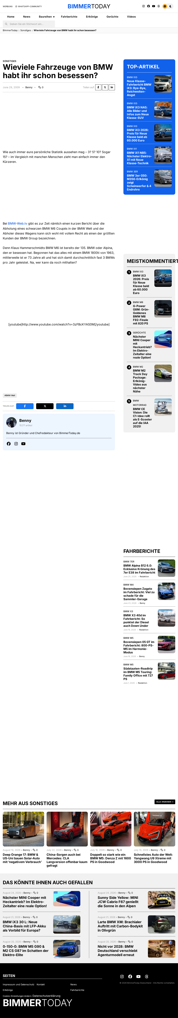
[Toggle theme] (167, 6)
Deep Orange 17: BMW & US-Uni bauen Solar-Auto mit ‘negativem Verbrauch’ (22, 858)
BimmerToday (10, 30)
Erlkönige (92, 16)
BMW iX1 (132, 148)
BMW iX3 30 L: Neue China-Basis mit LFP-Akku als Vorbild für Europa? (24, 926)
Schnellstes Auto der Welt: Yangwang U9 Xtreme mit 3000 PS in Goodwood (153, 858)
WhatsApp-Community (30, 6)
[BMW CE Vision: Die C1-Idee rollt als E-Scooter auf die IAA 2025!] (163, 407)
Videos (131, 16)
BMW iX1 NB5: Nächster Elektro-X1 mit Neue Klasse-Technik (139, 158)
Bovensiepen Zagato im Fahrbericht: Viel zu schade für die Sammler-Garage (139, 594)
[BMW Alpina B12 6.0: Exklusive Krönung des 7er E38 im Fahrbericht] (166, 568)
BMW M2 (138, 366)
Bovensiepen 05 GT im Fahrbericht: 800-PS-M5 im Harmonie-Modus (138, 647)
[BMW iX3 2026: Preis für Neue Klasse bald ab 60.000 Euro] (163, 132)
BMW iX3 (132, 77)
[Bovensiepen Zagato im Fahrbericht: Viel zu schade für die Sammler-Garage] (166, 591)
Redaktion (144, 576)
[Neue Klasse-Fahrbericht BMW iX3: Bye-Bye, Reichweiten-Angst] (163, 84)
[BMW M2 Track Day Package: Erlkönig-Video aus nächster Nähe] (163, 373)
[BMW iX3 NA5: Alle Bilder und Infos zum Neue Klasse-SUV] (163, 110)
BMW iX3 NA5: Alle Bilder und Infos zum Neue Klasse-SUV (138, 113)
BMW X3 (128, 611)
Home (10, 16)
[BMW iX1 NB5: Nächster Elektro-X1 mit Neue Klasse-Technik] (163, 155)
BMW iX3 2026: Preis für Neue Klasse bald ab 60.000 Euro (138, 135)
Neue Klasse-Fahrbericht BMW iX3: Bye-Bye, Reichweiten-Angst (139, 88)
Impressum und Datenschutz (18, 984)
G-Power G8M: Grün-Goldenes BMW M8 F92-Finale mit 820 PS (141, 314)
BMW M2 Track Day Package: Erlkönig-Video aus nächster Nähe (140, 381)
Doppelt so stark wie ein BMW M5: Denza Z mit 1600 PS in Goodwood (110, 858)
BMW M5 (128, 638)
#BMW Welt (10, 395)
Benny (29, 87)
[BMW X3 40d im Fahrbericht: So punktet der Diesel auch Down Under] (166, 618)
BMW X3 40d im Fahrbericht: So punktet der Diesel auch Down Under (136, 620)
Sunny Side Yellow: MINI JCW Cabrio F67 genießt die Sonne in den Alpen (118, 902)
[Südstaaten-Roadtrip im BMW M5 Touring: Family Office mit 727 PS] (166, 671)
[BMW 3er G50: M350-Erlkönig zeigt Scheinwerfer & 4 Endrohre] (163, 178)
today (89, 6)
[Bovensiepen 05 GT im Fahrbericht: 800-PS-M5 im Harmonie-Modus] (166, 644)
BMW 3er (132, 171)
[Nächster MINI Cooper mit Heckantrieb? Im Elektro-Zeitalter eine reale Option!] (163, 339)
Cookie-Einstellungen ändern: (17, 996)
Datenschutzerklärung (46, 995)
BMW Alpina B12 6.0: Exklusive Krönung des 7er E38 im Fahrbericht (139, 569)
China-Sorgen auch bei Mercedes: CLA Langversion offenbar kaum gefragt (67, 860)
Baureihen (45, 16)
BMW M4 (128, 584)
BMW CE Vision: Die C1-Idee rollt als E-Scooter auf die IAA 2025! (142, 417)
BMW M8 (138, 302)
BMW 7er (128, 561)
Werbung (8, 6)
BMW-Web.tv (17, 223)
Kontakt (41, 984)
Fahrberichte (69, 16)
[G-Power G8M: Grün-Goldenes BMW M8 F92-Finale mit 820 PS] (163, 308)
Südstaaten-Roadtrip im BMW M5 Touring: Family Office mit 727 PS (138, 674)
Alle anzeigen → (164, 802)
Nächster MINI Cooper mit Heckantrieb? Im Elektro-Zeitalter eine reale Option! (142, 347)
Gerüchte (112, 16)
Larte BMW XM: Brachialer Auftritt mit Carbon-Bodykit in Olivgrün (120, 926)
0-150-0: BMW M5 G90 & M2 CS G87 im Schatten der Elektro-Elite (25, 950)
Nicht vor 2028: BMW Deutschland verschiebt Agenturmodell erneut (117, 950)
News (26, 16)
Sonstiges (25, 30)
